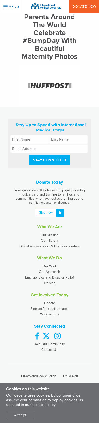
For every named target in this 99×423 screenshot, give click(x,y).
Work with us (49, 314)
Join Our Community (49, 344)
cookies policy (43, 404)
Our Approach (49, 272)
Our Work (50, 266)
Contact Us (49, 350)
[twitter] (46, 336)
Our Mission (50, 235)
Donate (49, 303)
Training (50, 283)
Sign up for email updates (49, 309)
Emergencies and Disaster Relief (49, 277)
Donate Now (84, 6)
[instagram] (57, 336)
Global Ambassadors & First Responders (49, 246)
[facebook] (37, 336)
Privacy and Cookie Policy (38, 376)
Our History (49, 240)
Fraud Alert (70, 376)
